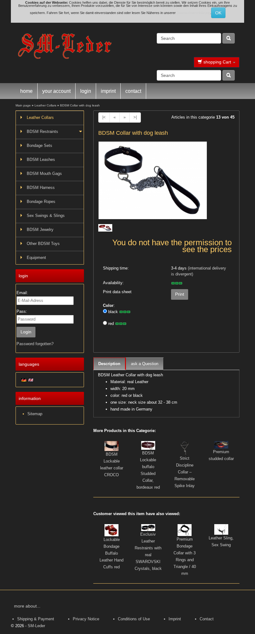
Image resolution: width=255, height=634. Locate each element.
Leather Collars (40, 117)
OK (218, 12)
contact (133, 91)
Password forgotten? (34, 343)
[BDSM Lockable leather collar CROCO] (111, 445)
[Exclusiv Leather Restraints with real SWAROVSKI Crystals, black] (148, 527)
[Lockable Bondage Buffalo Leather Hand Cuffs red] (111, 530)
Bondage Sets (39, 145)
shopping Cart (217, 61)
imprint (108, 91)
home (26, 91)
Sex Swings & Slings (46, 215)
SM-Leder (36, 625)
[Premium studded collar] (221, 444)
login (85, 91)
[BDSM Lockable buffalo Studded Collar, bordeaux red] (148, 445)
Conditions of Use (134, 619)
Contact (207, 619)
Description (109, 363)
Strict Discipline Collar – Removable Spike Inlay (184, 472)
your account (56, 91)
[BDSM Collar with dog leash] (152, 182)
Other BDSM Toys (43, 243)
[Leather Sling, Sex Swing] (221, 529)
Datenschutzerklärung (193, 13)
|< (104, 117)
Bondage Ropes (41, 201)
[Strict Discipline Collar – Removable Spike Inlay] (184, 447)
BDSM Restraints (42, 131)
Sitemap (34, 413)
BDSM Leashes (41, 159)
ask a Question (144, 363)
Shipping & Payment (35, 619)
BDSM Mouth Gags (44, 173)
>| (135, 117)
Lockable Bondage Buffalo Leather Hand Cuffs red (111, 553)
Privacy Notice (86, 619)
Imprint (175, 619)
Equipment (36, 257)
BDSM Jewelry (40, 229)
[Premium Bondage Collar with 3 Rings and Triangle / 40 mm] (185, 529)
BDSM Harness (41, 187)
